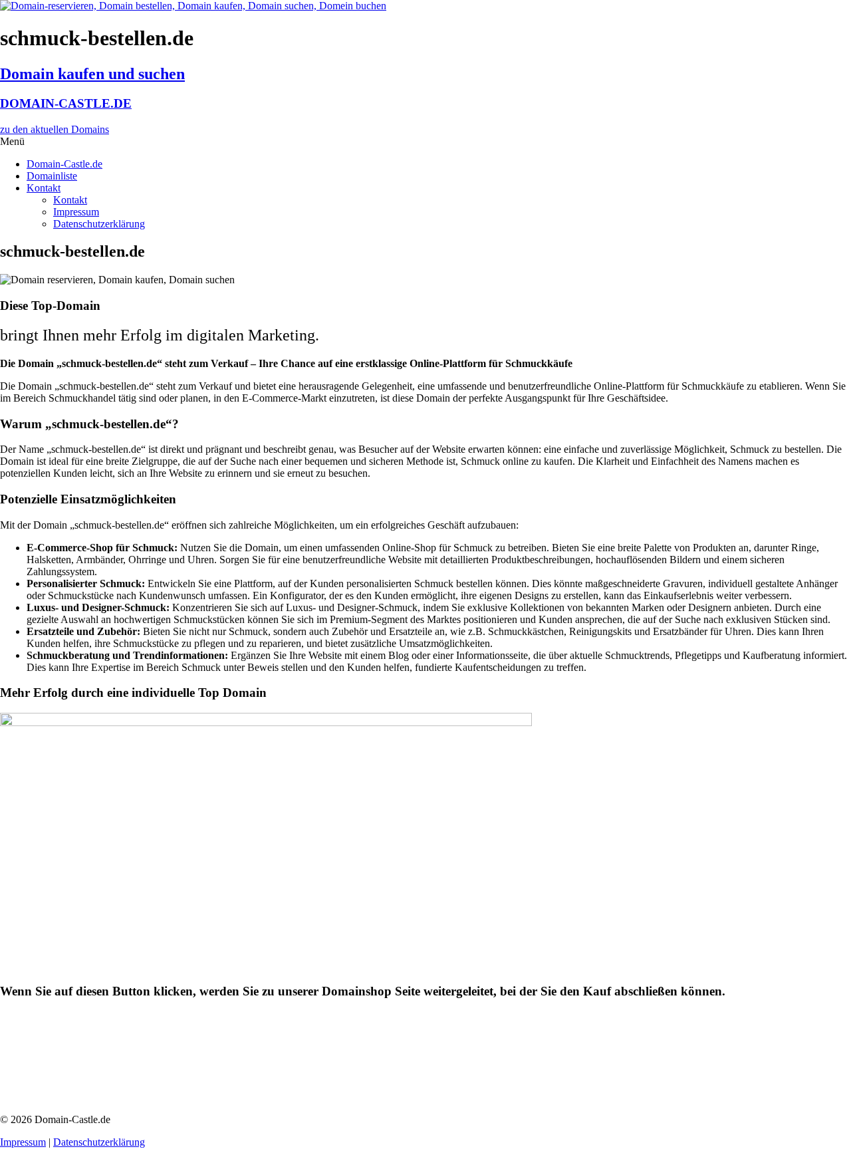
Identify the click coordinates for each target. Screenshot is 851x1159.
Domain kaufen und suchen (92, 73)
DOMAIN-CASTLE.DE (66, 103)
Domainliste (52, 176)
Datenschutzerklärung (99, 223)
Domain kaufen (64, 1050)
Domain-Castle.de (64, 164)
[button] (425, 142)
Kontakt (44, 187)
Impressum (76, 211)
